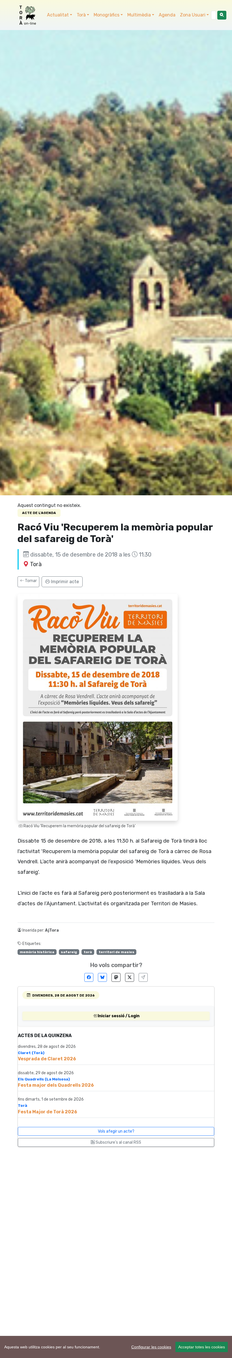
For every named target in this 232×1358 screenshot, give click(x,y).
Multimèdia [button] (139, 15)
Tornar (30, 580)
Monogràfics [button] (106, 15)
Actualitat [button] (58, 15)
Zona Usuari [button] (192, 15)
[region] (116, 1347)
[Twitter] (129, 977)
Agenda (167, 15)
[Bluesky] (102, 977)
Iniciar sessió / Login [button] (118, 1016)
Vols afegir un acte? (116, 1131)
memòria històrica (37, 952)
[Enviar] (143, 977)
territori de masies (116, 952)
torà (88, 952)
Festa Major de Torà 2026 (47, 1111)
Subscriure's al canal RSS (118, 1142)
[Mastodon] (116, 977)
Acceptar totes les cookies (201, 1347)
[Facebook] (88, 977)
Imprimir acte (64, 581)
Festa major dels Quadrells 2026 (56, 1085)
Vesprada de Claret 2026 (47, 1058)
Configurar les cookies (151, 1347)
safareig (69, 952)
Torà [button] (81, 15)
